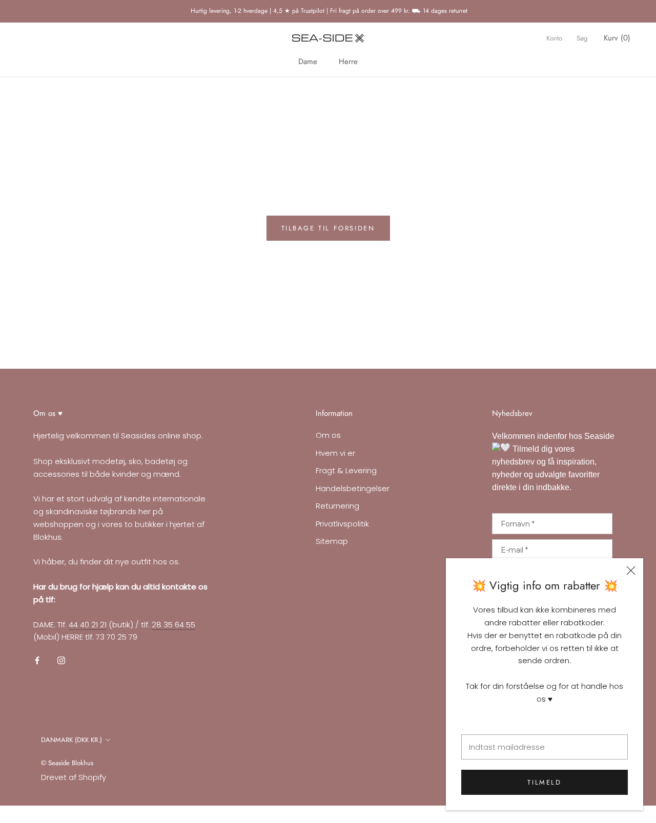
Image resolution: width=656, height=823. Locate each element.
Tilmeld (544, 782)
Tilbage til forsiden (328, 228)
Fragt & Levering (346, 470)
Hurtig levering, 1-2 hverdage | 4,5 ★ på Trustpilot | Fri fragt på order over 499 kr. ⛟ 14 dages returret (328, 10)
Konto (554, 38)
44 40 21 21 (88, 624)
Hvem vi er (335, 453)
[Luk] (631, 570)
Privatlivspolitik (342, 523)
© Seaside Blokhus (67, 763)
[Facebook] (37, 660)
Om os (328, 435)
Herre (348, 61)
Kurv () (617, 38)
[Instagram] (61, 660)
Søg (582, 38)
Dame (307, 61)
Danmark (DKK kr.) (71, 740)
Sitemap (332, 541)
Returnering (337, 505)
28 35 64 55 (173, 624)
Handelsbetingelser (352, 488)
